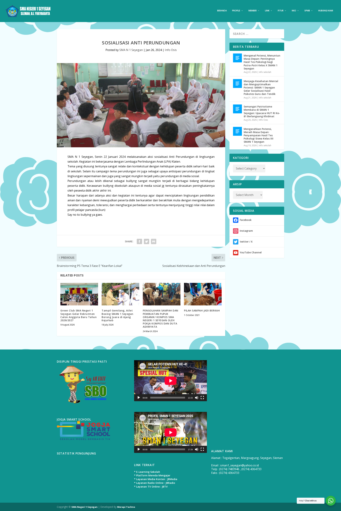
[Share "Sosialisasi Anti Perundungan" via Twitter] (146, 241)
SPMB (307, 10)
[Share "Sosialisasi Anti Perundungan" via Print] (153, 241)
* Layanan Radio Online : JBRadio (154, 483)
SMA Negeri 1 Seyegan (84, 507)
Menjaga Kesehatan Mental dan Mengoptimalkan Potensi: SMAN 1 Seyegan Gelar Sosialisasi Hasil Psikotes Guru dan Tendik (261, 87)
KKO (294, 10)
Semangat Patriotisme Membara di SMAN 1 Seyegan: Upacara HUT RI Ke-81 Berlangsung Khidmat (262, 111)
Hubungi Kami (325, 10)
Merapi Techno (126, 507)
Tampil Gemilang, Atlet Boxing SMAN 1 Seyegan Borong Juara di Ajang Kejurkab (117, 315)
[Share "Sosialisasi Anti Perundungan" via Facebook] (139, 241)
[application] (170, 380)
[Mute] (196, 397)
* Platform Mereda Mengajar (152, 475)
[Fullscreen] (202, 397)
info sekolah (265, 72)
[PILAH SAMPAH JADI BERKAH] (203, 294)
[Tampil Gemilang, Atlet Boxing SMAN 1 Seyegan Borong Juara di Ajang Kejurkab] (120, 294)
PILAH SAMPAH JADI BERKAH (202, 310)
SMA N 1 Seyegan (131, 50)
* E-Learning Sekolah (147, 472)
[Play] (138, 397)
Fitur (280, 10)
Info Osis (171, 50)
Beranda (222, 10)
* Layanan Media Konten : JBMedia (155, 479)
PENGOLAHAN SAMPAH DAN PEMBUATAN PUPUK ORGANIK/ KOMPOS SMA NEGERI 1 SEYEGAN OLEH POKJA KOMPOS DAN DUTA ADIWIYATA (160, 318)
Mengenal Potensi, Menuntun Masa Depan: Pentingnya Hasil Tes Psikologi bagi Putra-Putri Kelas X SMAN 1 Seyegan (262, 62)
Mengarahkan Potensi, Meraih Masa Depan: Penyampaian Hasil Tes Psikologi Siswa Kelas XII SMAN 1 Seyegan (258, 135)
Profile (236, 10)
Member (252, 10)
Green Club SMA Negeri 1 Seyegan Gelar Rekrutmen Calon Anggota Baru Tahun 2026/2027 (78, 315)
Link (267, 10)
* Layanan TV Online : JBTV (151, 486)
